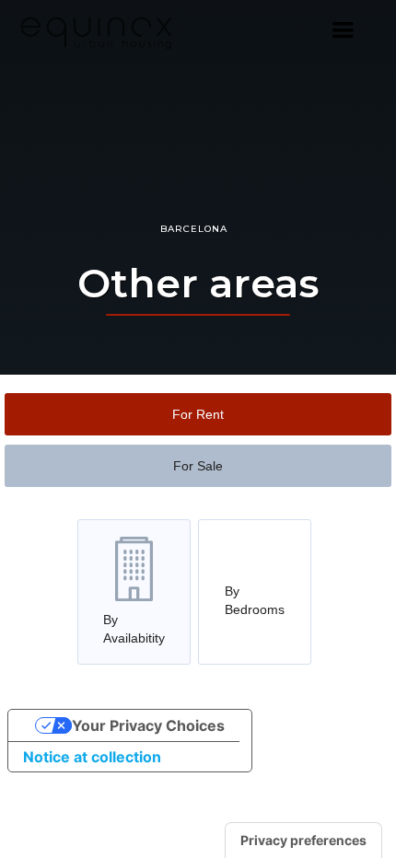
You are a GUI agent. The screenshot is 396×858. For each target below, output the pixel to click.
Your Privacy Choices (148, 725)
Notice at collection (92, 757)
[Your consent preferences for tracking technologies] (303, 840)
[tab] (198, 414)
